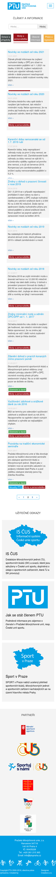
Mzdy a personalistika (20, 37)
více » (11, 84)
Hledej (43, 26)
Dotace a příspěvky (5, 38)
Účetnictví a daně (17, 389)
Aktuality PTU (15, 487)
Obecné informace (35, 38)
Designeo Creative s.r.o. (46, 871)
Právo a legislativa (49, 38)
